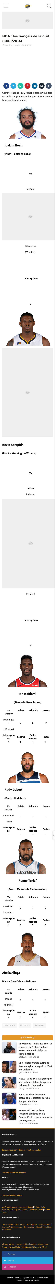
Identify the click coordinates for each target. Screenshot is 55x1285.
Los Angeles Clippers (18, 1210)
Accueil (10, 1278)
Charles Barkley (22, 1244)
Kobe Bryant (26, 1247)
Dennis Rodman (36, 1244)
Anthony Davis (44, 1224)
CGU (32, 1278)
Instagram (12, 1267)
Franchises (9, 1025)
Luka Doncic (42, 1227)
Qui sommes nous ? (9, 1150)
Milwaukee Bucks (26, 1207)
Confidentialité (42, 1278)
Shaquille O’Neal (40, 1247)
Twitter (11, 1260)
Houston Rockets (36, 1210)
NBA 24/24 (39, 1025)
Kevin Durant (20, 1224)
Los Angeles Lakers (9, 1207)
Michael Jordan (8, 1244)
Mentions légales (22, 1278)
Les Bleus (25, 1025)
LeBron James (7, 1224)
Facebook (12, 1254)
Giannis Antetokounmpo (12, 1227)
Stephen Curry (30, 1227)
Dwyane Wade (14, 1247)
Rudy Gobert (32, 1224)
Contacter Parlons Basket (12, 1195)
